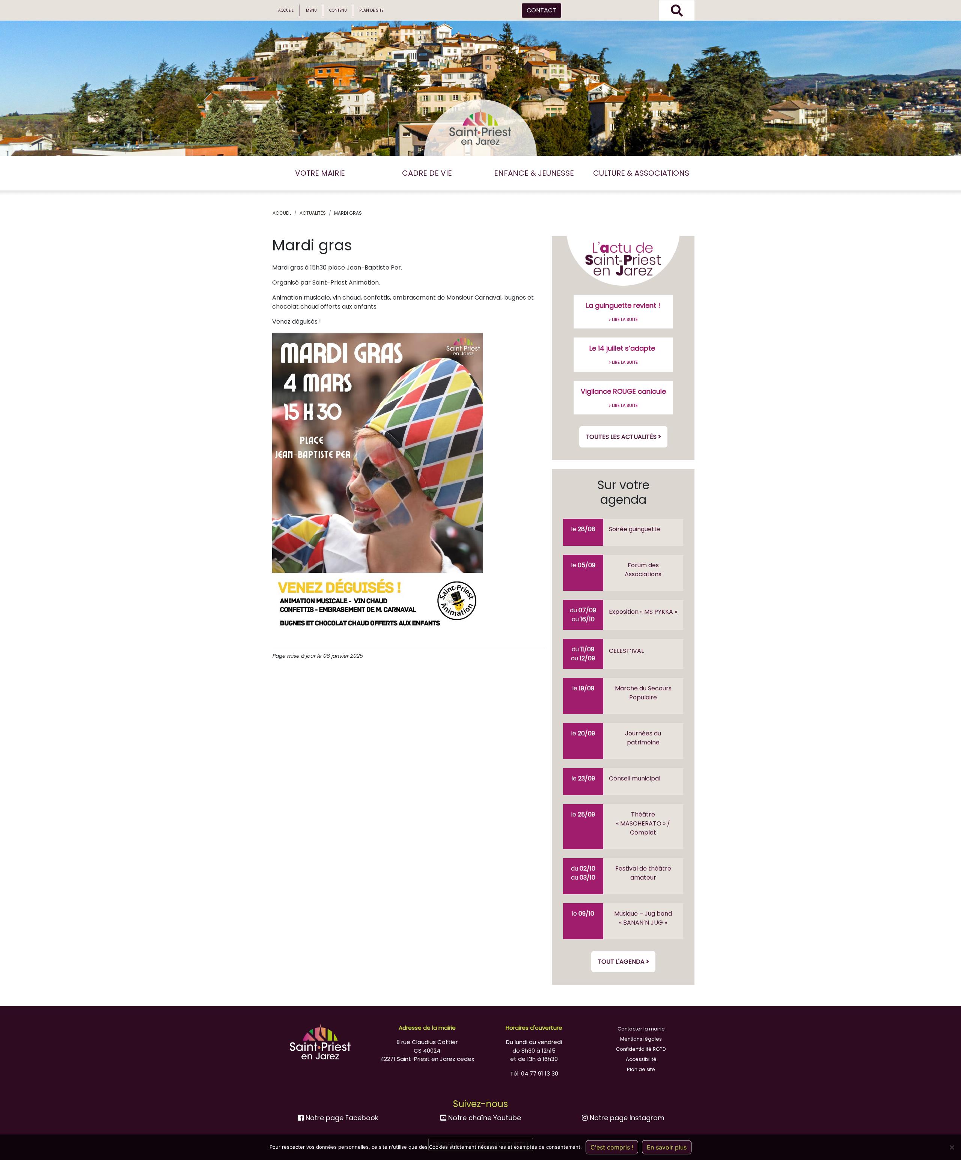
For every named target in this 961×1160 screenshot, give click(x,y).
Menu (311, 10)
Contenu (338, 10)
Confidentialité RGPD (641, 1049)
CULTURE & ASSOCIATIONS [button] (641, 173)
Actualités (313, 213)
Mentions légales (641, 1038)
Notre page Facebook (341, 1117)
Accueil (286, 10)
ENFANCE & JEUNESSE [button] (534, 173)
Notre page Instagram (626, 1117)
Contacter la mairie (641, 1028)
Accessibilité (641, 1059)
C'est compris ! (611, 1147)
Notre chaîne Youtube (483, 1117)
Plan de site (371, 10)
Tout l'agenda (622, 961)
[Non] (951, 1147)
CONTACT (541, 10)
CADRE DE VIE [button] (427, 173)
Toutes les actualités (622, 436)
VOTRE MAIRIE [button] (320, 173)
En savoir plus (667, 1147)
